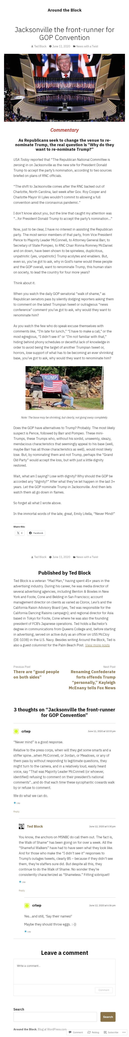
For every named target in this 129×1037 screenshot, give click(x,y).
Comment (104, 990)
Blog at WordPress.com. (52, 1029)
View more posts (97, 645)
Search (18, 1009)
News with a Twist (87, 46)
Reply (16, 811)
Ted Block (40, 46)
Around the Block (64, 10)
